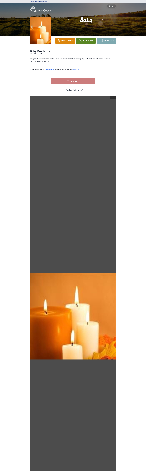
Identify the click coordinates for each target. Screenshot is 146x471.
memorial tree (50, 69)
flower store (75, 69)
